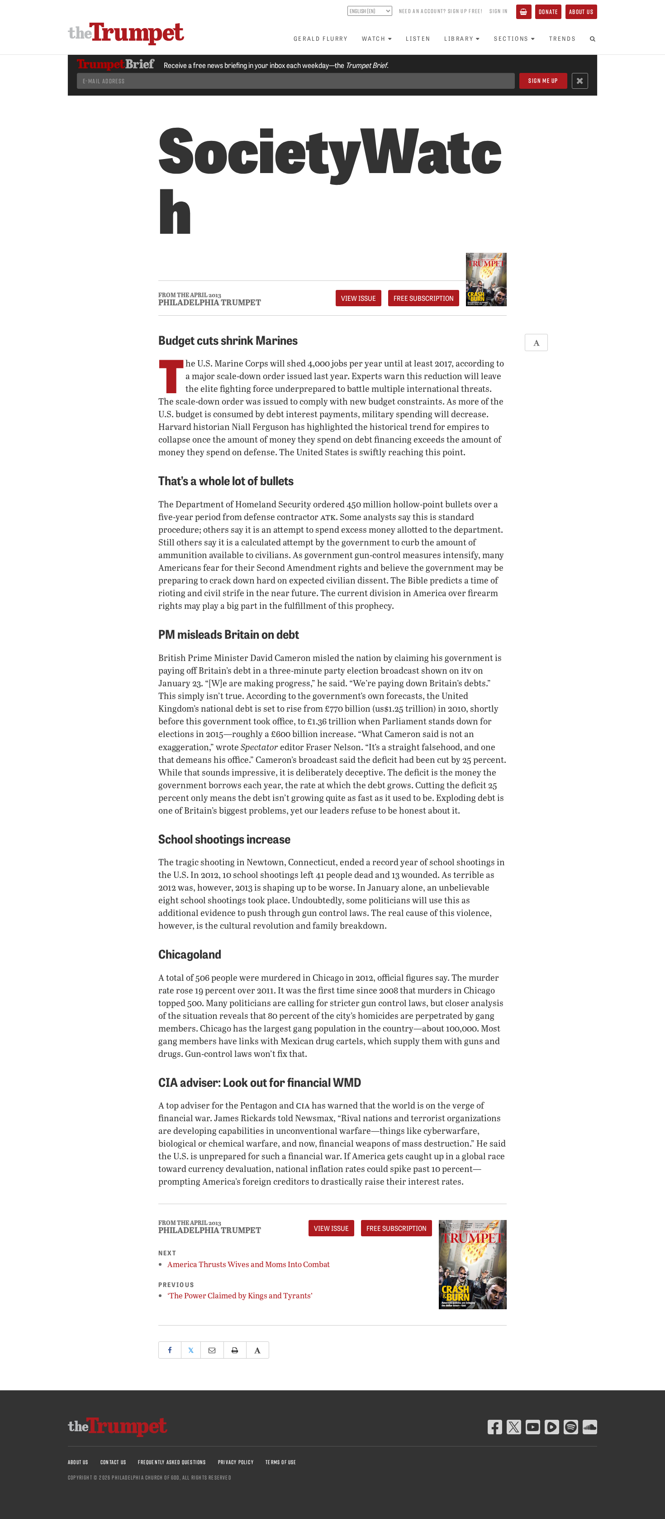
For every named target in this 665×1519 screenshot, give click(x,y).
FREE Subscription (424, 298)
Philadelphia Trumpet (209, 302)
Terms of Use (281, 1462)
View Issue (358, 298)
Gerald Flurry (321, 38)
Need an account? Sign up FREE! (440, 11)
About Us (581, 11)
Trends (562, 38)
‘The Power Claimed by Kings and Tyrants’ (240, 1295)
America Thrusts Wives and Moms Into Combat (248, 1264)
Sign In (498, 11)
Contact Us (113, 1462)
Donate (548, 11)
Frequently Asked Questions (172, 1462)
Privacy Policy (236, 1462)
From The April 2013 (189, 295)
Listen (418, 38)
